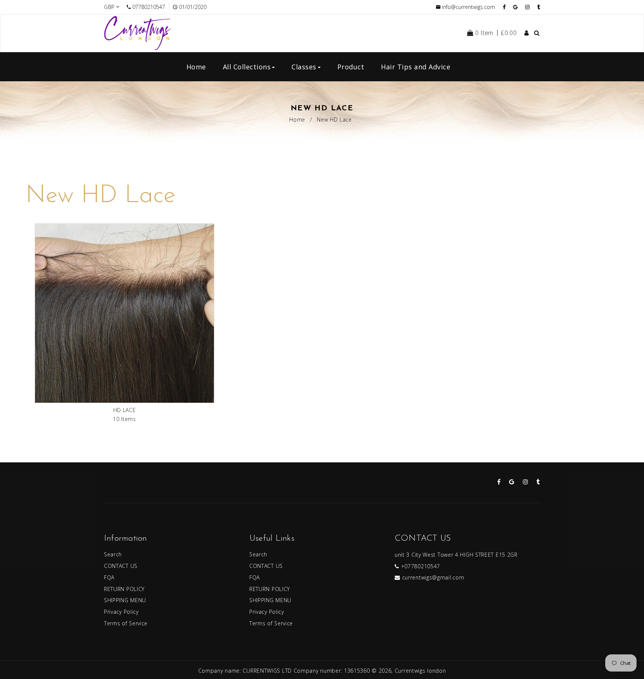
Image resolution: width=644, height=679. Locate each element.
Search (113, 554)
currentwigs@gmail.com (433, 577)
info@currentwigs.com (468, 6)
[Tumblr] (538, 6)
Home (297, 119)
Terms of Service (126, 623)
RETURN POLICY (124, 588)
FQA (109, 577)
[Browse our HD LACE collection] (124, 314)
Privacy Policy (121, 611)
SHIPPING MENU (125, 600)
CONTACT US (121, 565)
